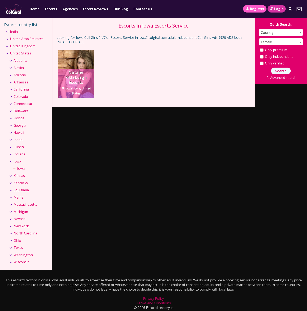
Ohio (17, 240)
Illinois (19, 147)
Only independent (278, 56)
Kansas (19, 175)
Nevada (19, 219)
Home (35, 9)
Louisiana (21, 190)
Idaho (18, 139)
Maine (18, 197)
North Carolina (25, 233)
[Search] (290, 9)
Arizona (20, 75)
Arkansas (21, 82)
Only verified (274, 63)
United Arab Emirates (26, 39)
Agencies (70, 9)
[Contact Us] (299, 9)
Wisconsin (21, 262)
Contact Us (142, 9)
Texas (18, 247)
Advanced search (283, 77)
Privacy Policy (153, 298)
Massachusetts (25, 204)
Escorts (51, 9)
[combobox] (281, 32)
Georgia (20, 125)
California (21, 89)
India (14, 31)
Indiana (19, 154)
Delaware (21, 111)
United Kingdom (22, 46)
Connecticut (23, 103)
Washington (23, 255)
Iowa (17, 161)
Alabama (20, 60)
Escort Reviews (95, 9)
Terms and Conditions (153, 303)
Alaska (19, 67)
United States (20, 53)
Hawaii (19, 132)
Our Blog (120, 9)
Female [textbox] (266, 42)
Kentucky (21, 183)
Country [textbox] (267, 32)
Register (257, 8)
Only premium (275, 50)
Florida (19, 118)
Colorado (21, 96)
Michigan (21, 211)
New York (21, 226)
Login (279, 8)
